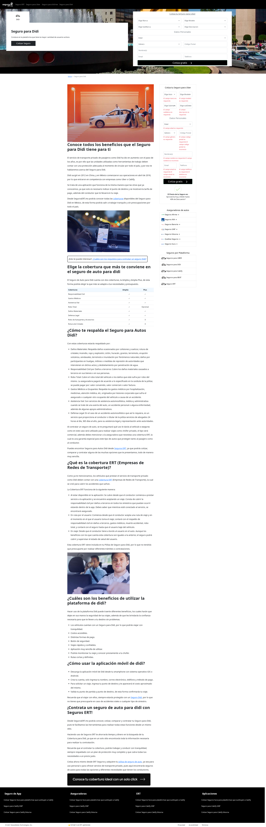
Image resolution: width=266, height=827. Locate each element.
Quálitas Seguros (172, 239)
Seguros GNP (170, 229)
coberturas (118, 198)
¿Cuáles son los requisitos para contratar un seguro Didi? (119, 259)
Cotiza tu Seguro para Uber (182, 13)
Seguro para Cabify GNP (13, 806)
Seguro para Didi (66, 4)
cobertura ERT (105, 479)
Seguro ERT (19, 4)
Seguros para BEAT (173, 277)
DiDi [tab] (18, 19)
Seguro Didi (136, 697)
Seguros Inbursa (172, 234)
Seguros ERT (120, 448)
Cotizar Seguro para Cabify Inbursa (17, 812)
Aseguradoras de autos (178, 210)
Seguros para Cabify (174, 271)
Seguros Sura (170, 244)
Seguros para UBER (174, 258)
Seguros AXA (170, 219)
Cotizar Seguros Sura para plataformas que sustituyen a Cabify (28, 800)
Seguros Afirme (171, 214)
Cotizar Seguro (23, 43)
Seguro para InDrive (50, 4)
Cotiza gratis (181, 62)
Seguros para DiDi (173, 264)
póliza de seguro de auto (130, 761)
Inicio (70, 76)
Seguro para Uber (33, 4)
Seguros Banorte (172, 224)
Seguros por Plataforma (177, 252)
